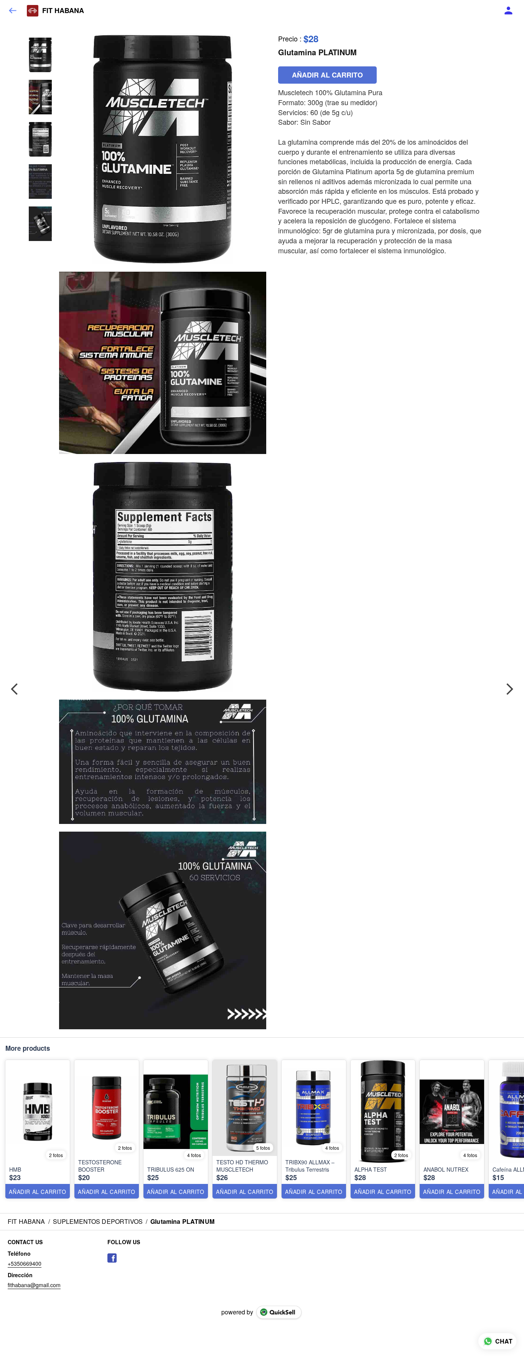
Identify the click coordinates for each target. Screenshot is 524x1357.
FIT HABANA (63, 11)
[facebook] (112, 1258)
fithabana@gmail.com (34, 1285)
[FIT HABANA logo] (32, 11)
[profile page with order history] (508, 10)
